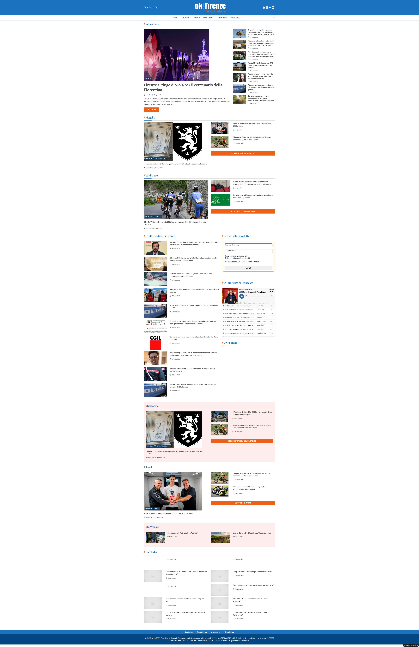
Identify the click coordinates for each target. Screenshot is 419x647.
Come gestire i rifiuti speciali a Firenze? (182, 533)
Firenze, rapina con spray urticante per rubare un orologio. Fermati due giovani (261, 87)
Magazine (208, 18)
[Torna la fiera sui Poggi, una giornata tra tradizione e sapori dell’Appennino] (220, 200)
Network (235, 18)
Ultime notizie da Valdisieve (243, 211)
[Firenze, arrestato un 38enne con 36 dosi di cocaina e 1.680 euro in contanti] (155, 374)
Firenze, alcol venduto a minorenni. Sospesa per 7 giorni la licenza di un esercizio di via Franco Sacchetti (261, 43)
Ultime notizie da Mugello (242, 153)
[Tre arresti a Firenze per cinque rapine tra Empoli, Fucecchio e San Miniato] (155, 311)
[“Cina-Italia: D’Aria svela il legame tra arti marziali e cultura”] (154, 617)
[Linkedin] (273, 8)
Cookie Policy (202, 632)
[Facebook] (264, 8)
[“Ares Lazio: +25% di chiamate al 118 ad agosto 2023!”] (220, 590)
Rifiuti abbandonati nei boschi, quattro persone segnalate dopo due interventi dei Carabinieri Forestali (261, 54)
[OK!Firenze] (210, 7)
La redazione (215, 632)
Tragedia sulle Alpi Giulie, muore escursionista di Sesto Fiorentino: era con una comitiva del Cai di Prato (261, 32)
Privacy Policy (228, 632)
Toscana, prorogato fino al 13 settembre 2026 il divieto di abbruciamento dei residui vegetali (261, 98)
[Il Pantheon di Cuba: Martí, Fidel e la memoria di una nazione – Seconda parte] (220, 416)
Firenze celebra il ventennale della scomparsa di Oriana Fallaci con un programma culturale (261, 76)
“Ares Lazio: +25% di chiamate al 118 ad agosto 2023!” (253, 585)
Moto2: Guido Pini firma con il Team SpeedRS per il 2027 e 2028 (168, 513)
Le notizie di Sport (243, 503)
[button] (274, 17)
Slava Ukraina (160, 158)
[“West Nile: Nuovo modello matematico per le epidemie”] (220, 603)
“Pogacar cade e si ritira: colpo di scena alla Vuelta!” (252, 572)
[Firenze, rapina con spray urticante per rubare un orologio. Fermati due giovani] (239, 88)
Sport (197, 18)
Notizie (185, 18)
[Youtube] (270, 8)
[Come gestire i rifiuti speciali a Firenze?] (155, 537)
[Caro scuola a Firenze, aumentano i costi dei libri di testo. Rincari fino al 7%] (155, 343)
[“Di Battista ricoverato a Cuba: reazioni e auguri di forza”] (154, 603)
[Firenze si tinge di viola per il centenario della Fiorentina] (187, 55)
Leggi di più (151, 110)
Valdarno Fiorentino (153, 216)
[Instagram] (267, 8)
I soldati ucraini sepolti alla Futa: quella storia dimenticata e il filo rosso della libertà (175, 164)
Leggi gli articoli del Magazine (242, 441)
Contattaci (189, 632)
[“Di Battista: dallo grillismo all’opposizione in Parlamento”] (220, 617)
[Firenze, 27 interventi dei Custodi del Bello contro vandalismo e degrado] (155, 295)
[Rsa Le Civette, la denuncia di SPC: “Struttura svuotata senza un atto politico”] (239, 66)
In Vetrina (222, 18)
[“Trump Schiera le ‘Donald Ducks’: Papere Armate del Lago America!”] (154, 576)
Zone (174, 18)
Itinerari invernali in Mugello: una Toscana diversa (252, 533)
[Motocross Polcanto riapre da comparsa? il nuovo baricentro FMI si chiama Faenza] (220, 142)
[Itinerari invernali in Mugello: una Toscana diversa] (220, 537)
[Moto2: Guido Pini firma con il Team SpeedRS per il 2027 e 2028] (220, 128)
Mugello (148, 158)
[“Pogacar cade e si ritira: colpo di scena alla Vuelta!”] (220, 576)
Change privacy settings (411, 645)
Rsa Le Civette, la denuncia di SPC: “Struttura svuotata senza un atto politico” (260, 65)
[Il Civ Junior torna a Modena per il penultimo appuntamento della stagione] (220, 491)
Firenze (148, 78)
